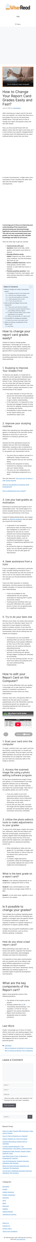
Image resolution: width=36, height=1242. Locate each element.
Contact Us (6, 1226)
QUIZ (4, 1200)
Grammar (6, 1198)
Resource (6, 1206)
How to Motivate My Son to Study (14, 491)
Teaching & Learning (9, 1214)
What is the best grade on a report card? (19, 316)
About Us (6, 1223)
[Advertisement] (18, 46)
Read (4, 1203)
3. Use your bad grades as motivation (18, 297)
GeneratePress (20, 1239)
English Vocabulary (9, 1195)
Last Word (10, 326)
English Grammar (8, 1192)
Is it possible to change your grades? (16, 318)
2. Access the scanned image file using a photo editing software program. (19, 309)
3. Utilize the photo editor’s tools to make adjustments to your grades (19, 313)
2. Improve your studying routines (17, 295)
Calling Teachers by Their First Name (15, 1139)
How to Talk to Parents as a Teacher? (15, 1136)
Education (8, 1045)
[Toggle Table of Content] (30, 287)
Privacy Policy (7, 1228)
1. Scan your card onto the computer (17, 307)
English (5, 1189)
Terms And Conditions (10, 1231)
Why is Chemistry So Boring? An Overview (19, 1048)
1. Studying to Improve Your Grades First (18, 293)
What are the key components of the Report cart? (16, 323)
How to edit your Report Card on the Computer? (16, 304)
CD (22, 1004)
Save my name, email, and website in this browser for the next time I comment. (18, 1099)
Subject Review (8, 1211)
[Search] (30, 1117)
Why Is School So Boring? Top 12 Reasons (19, 1050)
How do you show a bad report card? (18, 320)
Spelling (5, 1209)
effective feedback (16, 519)
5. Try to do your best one (15, 301)
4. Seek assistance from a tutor (16, 299)
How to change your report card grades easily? (17, 290)
